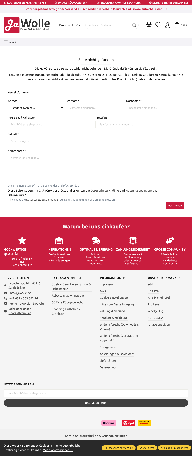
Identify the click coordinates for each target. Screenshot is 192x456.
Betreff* (13, 134)
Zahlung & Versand (112, 311)
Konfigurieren (146, 447)
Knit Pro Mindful (159, 297)
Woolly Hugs (156, 311)
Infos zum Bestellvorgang (117, 304)
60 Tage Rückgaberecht (67, 302)
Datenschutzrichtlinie (105, 190)
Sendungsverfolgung (114, 317)
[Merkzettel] (158, 25)
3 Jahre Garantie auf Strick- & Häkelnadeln (71, 287)
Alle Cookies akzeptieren (174, 447)
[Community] (149, 25)
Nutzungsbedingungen (140, 190)
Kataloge (71, 435)
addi (150, 284)
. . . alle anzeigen (159, 324)
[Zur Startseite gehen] (27, 25)
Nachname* (134, 101)
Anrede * (14, 101)
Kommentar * (17, 150)
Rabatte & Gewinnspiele (68, 295)
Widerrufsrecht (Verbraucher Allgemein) (119, 338)
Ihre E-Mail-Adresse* (21, 117)
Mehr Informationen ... (58, 450)
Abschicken (175, 205)
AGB (103, 290)
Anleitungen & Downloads (117, 354)
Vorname (73, 101)
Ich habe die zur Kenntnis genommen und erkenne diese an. (63, 199)
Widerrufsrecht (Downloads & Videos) (119, 327)
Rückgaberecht (110, 347)
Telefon (102, 117)
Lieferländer (108, 360)
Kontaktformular (20, 313)
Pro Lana (153, 304)
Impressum (107, 284)
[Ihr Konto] (167, 25)
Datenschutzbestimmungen (42, 199)
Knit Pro (153, 290)
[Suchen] (134, 25)
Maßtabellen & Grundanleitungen (103, 435)
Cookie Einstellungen (114, 297)
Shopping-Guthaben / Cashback (66, 311)
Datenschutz (108, 367)
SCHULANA (155, 317)
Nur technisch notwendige (118, 447)
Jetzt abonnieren (96, 402)
